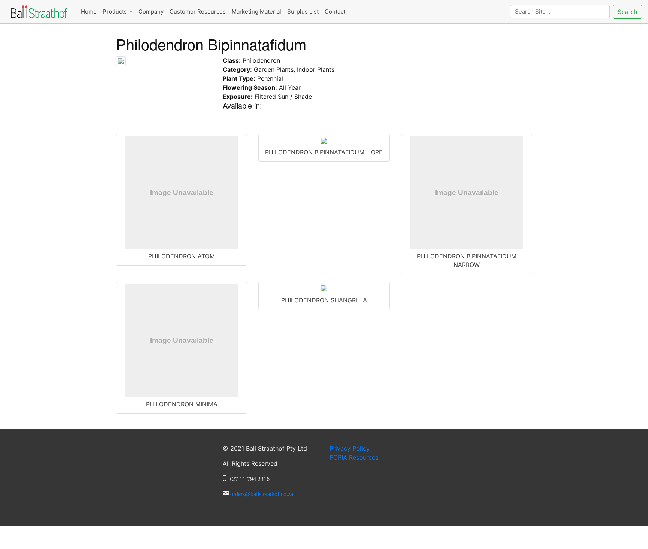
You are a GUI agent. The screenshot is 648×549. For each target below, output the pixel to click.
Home (89, 11)
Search (627, 11)
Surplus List (303, 11)
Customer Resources (198, 11)
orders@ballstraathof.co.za (261, 493)
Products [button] (115, 11)
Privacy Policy (350, 448)
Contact (335, 11)
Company (151, 11)
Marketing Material (256, 11)
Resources (354, 457)
